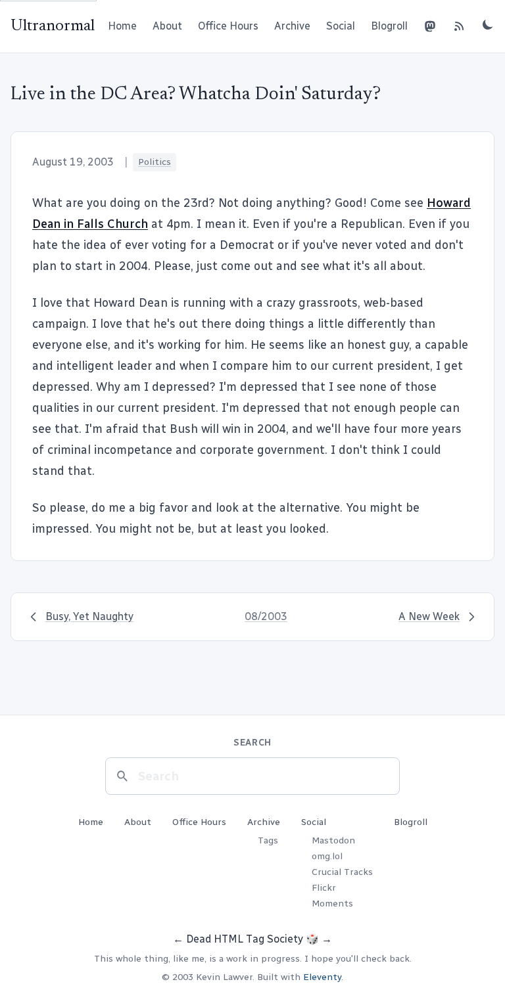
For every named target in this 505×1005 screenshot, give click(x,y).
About (167, 26)
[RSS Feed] (459, 26)
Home (122, 26)
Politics (154, 162)
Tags (268, 840)
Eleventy (322, 977)
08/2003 (266, 616)
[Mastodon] (430, 26)
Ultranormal (53, 26)
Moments (332, 903)
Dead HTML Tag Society (244, 939)
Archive (292, 26)
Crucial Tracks (342, 872)
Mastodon (333, 840)
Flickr (324, 887)
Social (340, 26)
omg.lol (327, 856)
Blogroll (389, 26)
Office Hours (228, 26)
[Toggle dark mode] (487, 24)
